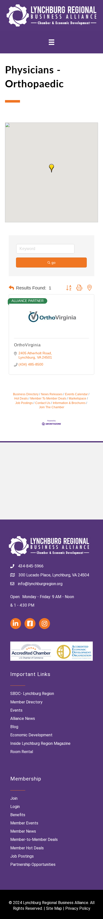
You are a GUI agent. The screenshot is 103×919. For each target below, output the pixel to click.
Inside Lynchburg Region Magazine (40, 743)
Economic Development (31, 735)
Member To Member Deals (48, 398)
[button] (51, 168)
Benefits (17, 814)
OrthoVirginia (27, 345)
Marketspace (77, 398)
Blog (14, 726)
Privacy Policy (77, 908)
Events (16, 710)
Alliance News (22, 718)
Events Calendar (76, 394)
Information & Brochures (69, 403)
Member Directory (26, 702)
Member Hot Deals (27, 848)
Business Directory (25, 394)
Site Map (54, 908)
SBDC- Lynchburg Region (32, 693)
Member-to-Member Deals (34, 839)
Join (14, 798)
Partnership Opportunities (33, 864)
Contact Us (42, 403)
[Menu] (51, 42)
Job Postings (22, 856)
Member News (23, 831)
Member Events (24, 823)
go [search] (54, 262)
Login (15, 806)
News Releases (51, 394)
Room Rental (21, 751)
